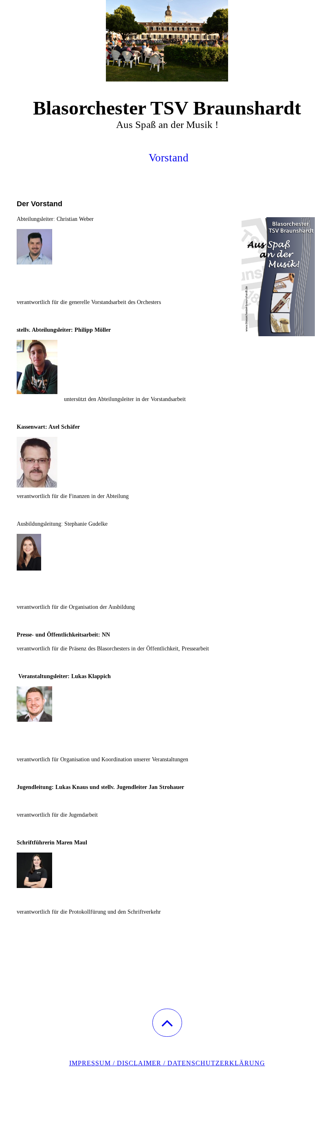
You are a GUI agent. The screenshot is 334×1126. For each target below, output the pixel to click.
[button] (167, 1023)
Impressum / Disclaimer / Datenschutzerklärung (167, 1063)
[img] (167, 41)
